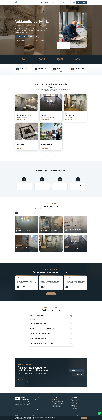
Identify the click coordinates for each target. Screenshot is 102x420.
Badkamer (22, 212)
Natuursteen (38, 212)
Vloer (28, 212)
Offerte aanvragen (81, 2)
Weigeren (77, 417)
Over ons (52, 2)
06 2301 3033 (73, 2)
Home (35, 2)
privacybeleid (32, 418)
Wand (32, 212)
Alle (17, 212)
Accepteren (84, 417)
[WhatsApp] (99, 413)
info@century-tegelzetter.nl (59, 401)
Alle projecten (50, 255)
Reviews (57, 2)
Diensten (40, 2)
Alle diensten (50, 154)
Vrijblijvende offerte (21, 36)
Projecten (46, 2)
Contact (62, 2)
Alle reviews (50, 293)
